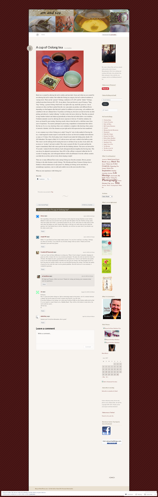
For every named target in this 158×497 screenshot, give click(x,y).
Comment (88, 347)
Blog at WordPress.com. (41, 488)
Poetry (120, 180)
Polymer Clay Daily (108, 136)
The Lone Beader (108, 150)
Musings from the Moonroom (111, 130)
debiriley (44, 316)
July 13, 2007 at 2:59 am (89, 252)
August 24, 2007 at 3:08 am (88, 292)
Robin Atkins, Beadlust (109, 138)
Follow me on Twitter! (108, 412)
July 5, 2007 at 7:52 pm (89, 237)
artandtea (69, 48)
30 (117, 374)
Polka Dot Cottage (108, 134)
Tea (52, 192)
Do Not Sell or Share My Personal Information (61, 488)
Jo (41, 292)
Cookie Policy (32, 494)
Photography (110, 180)
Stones (112, 183)
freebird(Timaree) (47, 252)
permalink (113, 34)
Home (43, 34)
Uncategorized (114, 185)
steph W (43, 236)
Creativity (106, 166)
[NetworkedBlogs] (112, 442)
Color (115, 163)
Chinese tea (109, 164)
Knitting (110, 173)
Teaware (104, 185)
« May (103, 377)
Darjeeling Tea (114, 166)
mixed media (114, 175)
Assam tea (104, 159)
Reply (42, 231)
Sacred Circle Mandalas (109, 140)
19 (106, 372)
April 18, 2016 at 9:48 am (89, 316)
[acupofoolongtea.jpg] (60, 71)
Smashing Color (108, 142)
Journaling (104, 173)
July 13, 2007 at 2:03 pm (87, 276)
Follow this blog (112, 443)
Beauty (109, 162)
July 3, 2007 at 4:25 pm (89, 216)
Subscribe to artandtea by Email (110, 391)
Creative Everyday (108, 122)
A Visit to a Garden (88, 205)
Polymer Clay (106, 183)
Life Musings (109, 174)
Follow (105, 104)
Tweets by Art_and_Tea (107, 416)
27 (109, 374)
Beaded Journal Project (113, 159)
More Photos (105, 353)
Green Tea (110, 168)
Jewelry (113, 170)
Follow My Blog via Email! (109, 95)
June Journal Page (42, 205)
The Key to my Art (108, 148)
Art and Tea (79, 20)
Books (103, 164)
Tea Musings (107, 146)
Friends (104, 168)
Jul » (107, 377)
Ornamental (106, 132)
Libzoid (106, 128)
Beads (104, 161)
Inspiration (106, 170)
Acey (42, 216)
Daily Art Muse (107, 124)
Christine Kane (107, 120)
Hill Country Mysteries (109, 126)
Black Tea (115, 161)
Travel (108, 185)
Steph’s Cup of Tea (108, 144)
